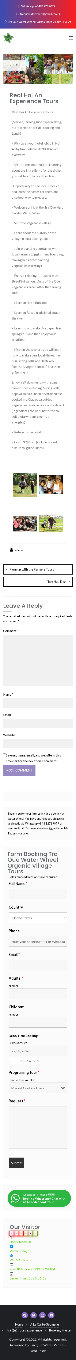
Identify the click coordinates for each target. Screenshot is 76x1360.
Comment (11, 631)
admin (18, 550)
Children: (16, 1007)
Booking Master (60, 1330)
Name (8, 694)
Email (8, 715)
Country (16, 907)
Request (17, 1101)
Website (9, 735)
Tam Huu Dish (56, 581)
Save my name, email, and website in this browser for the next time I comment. (33, 758)
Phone (14, 931)
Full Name (18, 883)
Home (19, 1324)
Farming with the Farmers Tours (32, 569)
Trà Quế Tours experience (24, 1330)
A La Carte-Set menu (44, 1324)
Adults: (16, 978)
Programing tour (24, 1072)
